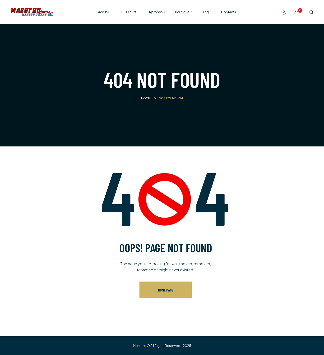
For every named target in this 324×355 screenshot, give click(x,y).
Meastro (139, 345)
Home (145, 98)
